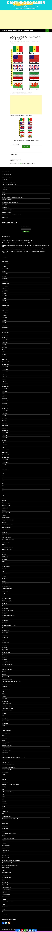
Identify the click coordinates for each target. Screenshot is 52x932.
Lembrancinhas (5, 772)
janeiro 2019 (4, 403)
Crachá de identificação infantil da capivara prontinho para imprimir (16, 242)
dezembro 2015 (5, 454)
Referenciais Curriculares (7, 209)
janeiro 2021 (4, 359)
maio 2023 (4, 298)
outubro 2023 (5, 286)
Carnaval (4, 576)
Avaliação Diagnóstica (6, 542)
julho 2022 (4, 315)
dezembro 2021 (5, 332)
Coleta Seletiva (5, 583)
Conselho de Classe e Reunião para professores (12, 197)
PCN (3, 813)
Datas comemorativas (6, 199)
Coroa (3, 593)
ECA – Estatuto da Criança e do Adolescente (11, 681)
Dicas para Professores (7, 669)
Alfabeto (4, 510)
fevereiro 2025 (5, 268)
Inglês (3, 740)
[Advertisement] (26, 19)
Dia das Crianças (5, 630)
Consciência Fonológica (7, 588)
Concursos (4, 194)
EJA (3, 691)
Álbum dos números (6, 505)
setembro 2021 (5, 339)
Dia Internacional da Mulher (8, 664)
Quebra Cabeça (5, 850)
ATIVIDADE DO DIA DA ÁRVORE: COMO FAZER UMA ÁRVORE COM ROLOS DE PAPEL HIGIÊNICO (23, 248)
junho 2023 (4, 295)
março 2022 (4, 325)
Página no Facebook (6, 212)
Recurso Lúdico (5, 855)
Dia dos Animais (5, 657)
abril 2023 (4, 300)
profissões (4, 840)
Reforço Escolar (5, 867)
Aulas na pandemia (6, 529)
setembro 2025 (5, 263)
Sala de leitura (5, 882)
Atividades (4, 522)
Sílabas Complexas (6, 897)
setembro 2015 (5, 462)
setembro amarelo (6, 894)
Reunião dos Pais (5, 875)
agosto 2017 (4, 437)
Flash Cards (4, 725)
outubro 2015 (5, 459)
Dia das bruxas (5, 627)
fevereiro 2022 (5, 327)
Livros (3, 777)
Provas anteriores (6, 845)
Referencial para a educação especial (9, 865)
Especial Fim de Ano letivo (7, 708)
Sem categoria (5, 884)
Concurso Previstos (6, 586)
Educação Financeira (6, 684)
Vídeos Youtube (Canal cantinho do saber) (11, 214)
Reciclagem (4, 852)
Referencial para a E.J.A (7, 862)
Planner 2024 (5, 828)
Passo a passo (5, 811)
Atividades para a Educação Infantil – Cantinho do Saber (17, 30)
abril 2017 (4, 447)
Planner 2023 (5, 826)
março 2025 (4, 266)
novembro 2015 (5, 457)
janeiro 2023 (4, 303)
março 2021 (4, 354)
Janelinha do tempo (6, 747)
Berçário (4, 554)
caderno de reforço (6, 566)
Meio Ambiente (5, 781)
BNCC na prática (5, 556)
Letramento (4, 774)
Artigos (3, 192)
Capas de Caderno (6, 573)
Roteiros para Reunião (6, 877)
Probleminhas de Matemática (8, 838)
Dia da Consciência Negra (7, 610)
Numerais (4, 801)
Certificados (4, 578)
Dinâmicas (4, 671)
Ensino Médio (5, 179)
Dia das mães (5, 635)
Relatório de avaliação (6, 872)
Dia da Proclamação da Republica (9, 625)
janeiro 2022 (4, 330)
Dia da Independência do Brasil (8, 615)
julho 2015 (4, 464)
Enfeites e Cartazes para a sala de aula (10, 202)
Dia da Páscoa (5, 620)
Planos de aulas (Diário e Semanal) (9, 833)
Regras (3, 870)
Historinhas (4, 737)
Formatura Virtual (5, 733)
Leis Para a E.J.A (5, 759)
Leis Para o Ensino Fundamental (8, 767)
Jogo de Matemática (6, 750)
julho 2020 (4, 374)
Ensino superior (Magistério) (8, 182)
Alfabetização (5, 507)
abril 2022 (4, 322)
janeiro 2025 (4, 271)
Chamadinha (4, 581)
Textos (3, 904)
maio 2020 (4, 379)
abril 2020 (4, 381)
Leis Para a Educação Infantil (8, 764)
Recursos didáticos (6, 857)
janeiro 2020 (4, 383)
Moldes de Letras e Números (8, 791)
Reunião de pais (5, 207)
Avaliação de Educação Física (8, 539)
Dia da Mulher (5, 618)
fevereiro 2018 (5, 425)
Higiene (3, 735)
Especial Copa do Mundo (7, 706)
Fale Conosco (5, 217)
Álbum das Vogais (5, 502)
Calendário (4, 569)
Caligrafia (4, 571)
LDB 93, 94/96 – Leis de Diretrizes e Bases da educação (13, 757)
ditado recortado (5, 676)
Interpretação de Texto (7, 745)
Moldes (3, 789)
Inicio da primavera (6, 742)
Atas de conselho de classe (8, 520)
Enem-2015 (4, 698)
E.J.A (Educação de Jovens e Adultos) (10, 184)
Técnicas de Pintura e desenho (8, 901)
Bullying (3, 561)
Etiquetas (4, 713)
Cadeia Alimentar (5, 564)
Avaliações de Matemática (7, 547)
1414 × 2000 (23, 41)
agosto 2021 (4, 342)
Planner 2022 (5, 823)
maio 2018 (4, 420)
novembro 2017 (5, 430)
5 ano (3, 493)
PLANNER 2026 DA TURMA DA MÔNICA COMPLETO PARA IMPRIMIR (17, 240)
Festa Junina (4, 718)
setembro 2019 (5, 388)
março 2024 (4, 276)
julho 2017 (4, 440)
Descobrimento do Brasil (7, 600)
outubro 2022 (5, 308)
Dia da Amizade (5, 605)
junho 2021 (4, 347)
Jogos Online (5, 752)
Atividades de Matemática (7, 524)
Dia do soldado (5, 649)
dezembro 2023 (5, 281)
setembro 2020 (5, 369)
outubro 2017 (5, 432)
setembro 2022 (5, 310)
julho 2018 (4, 415)
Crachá (3, 595)
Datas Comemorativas (6, 598)
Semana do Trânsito (6, 889)
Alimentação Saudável (6, 512)
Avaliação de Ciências (6, 537)
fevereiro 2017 (5, 449)
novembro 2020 (5, 364)
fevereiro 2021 (5, 356)
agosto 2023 (4, 290)
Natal (3, 799)
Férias (3, 715)
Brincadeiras (4, 559)
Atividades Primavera (6, 527)
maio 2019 (4, 396)
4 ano (3, 488)
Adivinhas (4, 498)
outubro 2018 (5, 408)
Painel (3, 806)
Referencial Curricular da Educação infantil (11, 860)
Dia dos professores (6, 662)
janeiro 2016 (4, 452)
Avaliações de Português (7, 549)
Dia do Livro (4, 647)
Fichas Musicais (5, 723)
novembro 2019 (5, 386)
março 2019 (4, 398)
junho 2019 (4, 393)
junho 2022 (4, 317)
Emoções (4, 696)
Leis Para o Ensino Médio (7, 769)
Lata (3, 755)
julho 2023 (4, 293)
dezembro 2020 (5, 361)
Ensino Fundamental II (7, 177)
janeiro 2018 (4, 427)
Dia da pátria (4, 622)
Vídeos (3, 911)
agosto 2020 (4, 371)
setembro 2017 (5, 435)
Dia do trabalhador (6, 652)
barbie (3, 551)
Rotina (3, 879)
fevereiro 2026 (5, 261)
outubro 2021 (5, 337)
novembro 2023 (5, 283)
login (21, 163)
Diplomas (4, 674)
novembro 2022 (5, 305)
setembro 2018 (5, 410)
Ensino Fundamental (6, 703)
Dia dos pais (4, 659)
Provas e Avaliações (6, 848)
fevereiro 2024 (5, 278)
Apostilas (4, 515)
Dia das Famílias (5, 632)
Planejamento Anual (6, 816)
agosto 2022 (4, 312)
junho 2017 (4, 442)
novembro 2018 (5, 405)
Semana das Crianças (6, 887)
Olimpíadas (4, 804)
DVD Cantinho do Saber (7, 679)
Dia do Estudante (5, 642)
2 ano (3, 478)
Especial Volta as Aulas (7, 711)
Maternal (4, 779)
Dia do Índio (4, 644)
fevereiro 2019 (5, 401)
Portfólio (4, 835)
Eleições (4, 693)
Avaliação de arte (5, 534)
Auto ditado (4, 532)
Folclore (3, 728)
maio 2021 (4, 349)
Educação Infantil (6, 172)
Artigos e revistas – (6, 517)
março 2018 (4, 423)
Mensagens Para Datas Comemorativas (10, 784)
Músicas (3, 796)
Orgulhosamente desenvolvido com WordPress (11, 929)
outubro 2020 (5, 366)
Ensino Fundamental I (6, 174)
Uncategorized (5, 906)
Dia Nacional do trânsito (7, 666)
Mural (3, 794)
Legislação (4, 204)
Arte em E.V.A (4, 189)
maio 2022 (4, 320)
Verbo (3, 909)
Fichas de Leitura (5, 720)
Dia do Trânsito (5, 654)
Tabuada (4, 899)
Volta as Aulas (5, 914)
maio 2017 (4, 445)
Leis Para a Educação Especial (8, 762)
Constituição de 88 (6, 591)
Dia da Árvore (5, 608)
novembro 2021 (5, 334)
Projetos (4, 843)
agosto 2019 (4, 391)
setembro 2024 (5, 273)
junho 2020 (4, 376)
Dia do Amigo (5, 637)
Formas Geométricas (6, 730)
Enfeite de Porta (5, 701)
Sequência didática (6, 892)
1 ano (3, 473)
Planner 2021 (5, 821)
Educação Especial (6, 187)
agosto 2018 (4, 413)
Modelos (4, 786)
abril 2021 (4, 352)
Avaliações (4, 544)
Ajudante (4, 500)
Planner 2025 (5, 830)
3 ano (3, 483)
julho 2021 (4, 344)
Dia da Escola (5, 613)
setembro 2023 (5, 288)
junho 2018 (4, 418)
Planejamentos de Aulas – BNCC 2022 (10, 818)
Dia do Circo (4, 640)
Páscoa (3, 808)
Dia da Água (4, 603)
